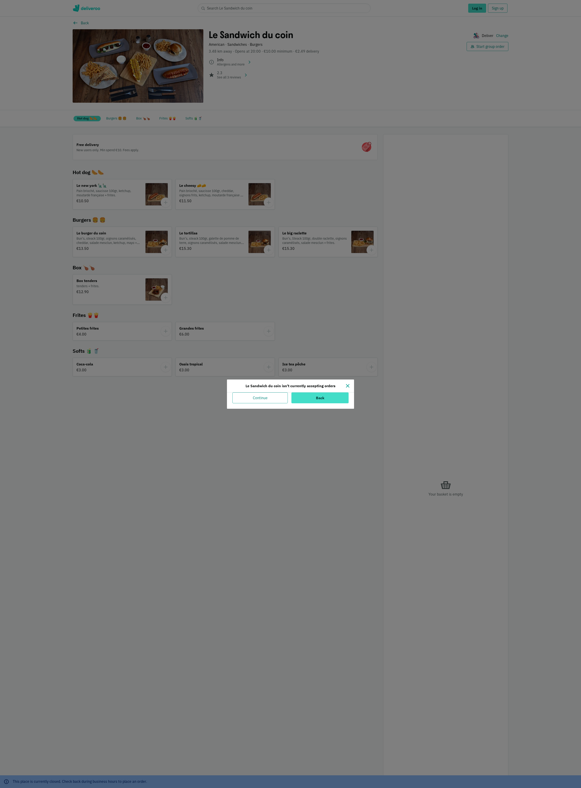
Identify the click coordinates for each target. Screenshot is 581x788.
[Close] (347, 386)
